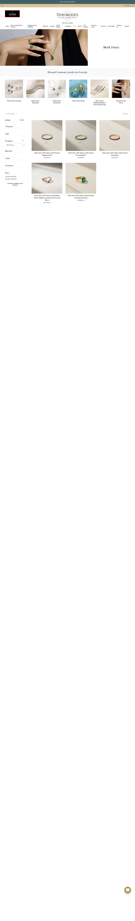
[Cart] (132, 5)
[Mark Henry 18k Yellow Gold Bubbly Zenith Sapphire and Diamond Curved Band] (47, 178)
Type (7, 133)
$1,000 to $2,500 (11, 176)
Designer (9, 141)
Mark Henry (10, 145)
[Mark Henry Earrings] (14, 89)
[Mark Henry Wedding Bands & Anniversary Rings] (99, 89)
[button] (2, 5)
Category (9, 126)
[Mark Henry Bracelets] (35, 89)
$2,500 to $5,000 (11, 179)
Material (8, 151)
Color (7, 158)
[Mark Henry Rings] (78, 89)
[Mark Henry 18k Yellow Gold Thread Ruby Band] (114, 135)
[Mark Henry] (121, 89)
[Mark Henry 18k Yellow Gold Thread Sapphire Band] (47, 135)
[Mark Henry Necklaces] (57, 89)
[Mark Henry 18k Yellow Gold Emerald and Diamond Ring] (81, 178)
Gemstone (9, 165)
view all (22, 120)
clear (23, 141)
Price (7, 173)
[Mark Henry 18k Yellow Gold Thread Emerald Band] (81, 135)
